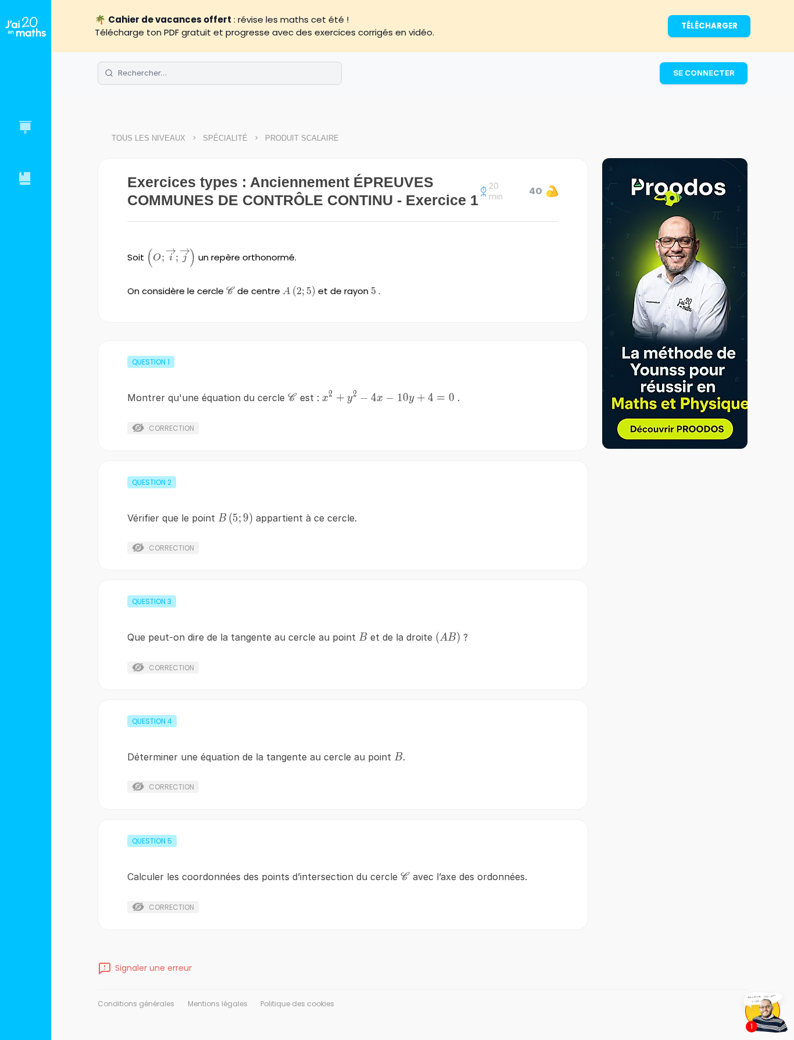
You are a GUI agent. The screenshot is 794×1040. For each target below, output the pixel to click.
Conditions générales (136, 1004)
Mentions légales (218, 1004)
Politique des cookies (297, 1004)
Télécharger (709, 25)
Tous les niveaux (148, 138)
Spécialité (225, 138)
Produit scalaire (302, 138)
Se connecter (704, 72)
